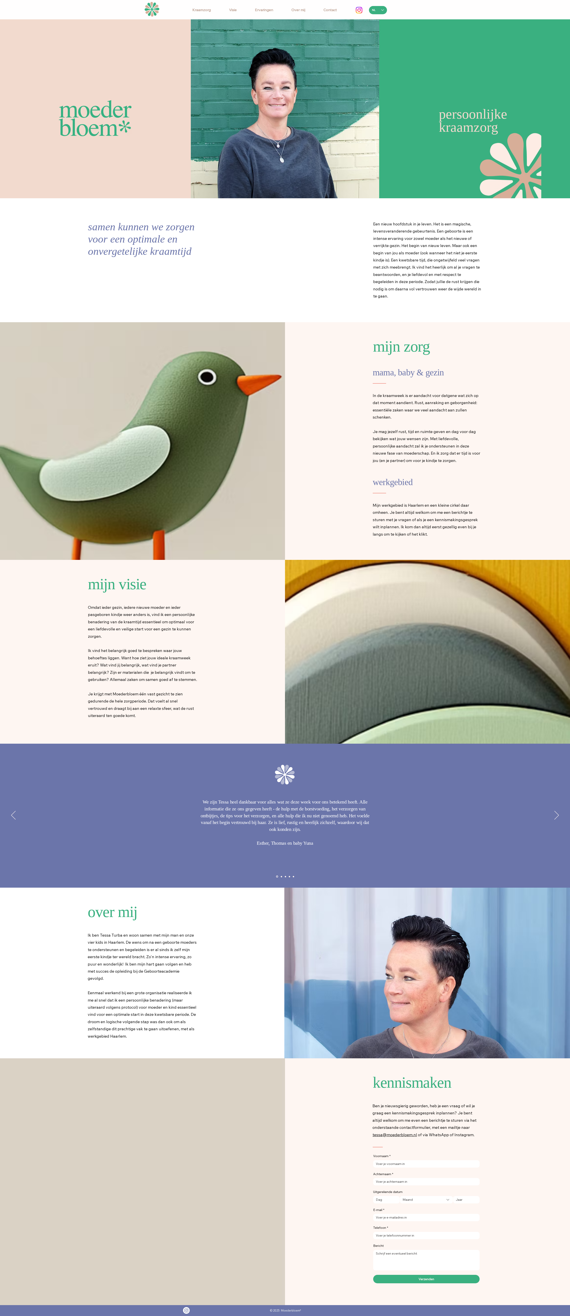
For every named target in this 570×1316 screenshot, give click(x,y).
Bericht (378, 1246)
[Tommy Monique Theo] (289, 876)
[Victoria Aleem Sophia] (281, 877)
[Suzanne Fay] (276, 876)
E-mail (378, 1210)
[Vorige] (13, 815)
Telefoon (380, 1228)
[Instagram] (359, 10)
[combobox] (426, 1199)
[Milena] (285, 876)
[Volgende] (556, 815)
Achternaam (383, 1174)
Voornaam (382, 1156)
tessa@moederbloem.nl (395, 1134)
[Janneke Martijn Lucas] (293, 876)
